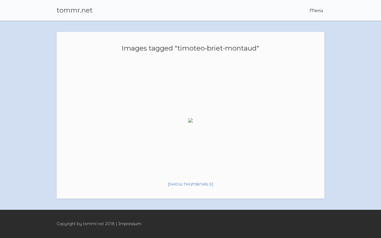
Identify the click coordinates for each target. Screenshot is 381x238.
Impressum (129, 223)
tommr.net (75, 10)
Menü (315, 10)
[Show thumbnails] (190, 184)
